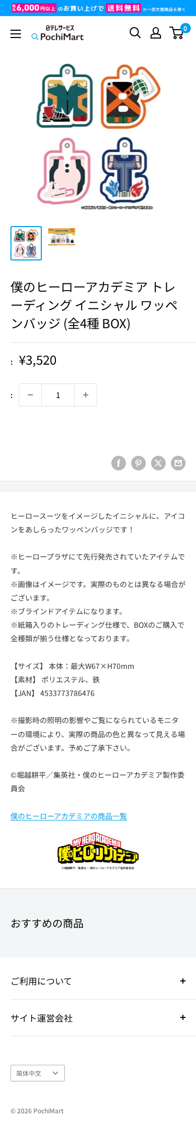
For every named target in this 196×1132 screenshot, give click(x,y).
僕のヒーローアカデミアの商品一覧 (68, 816)
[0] (176, 33)
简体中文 (28, 1072)
